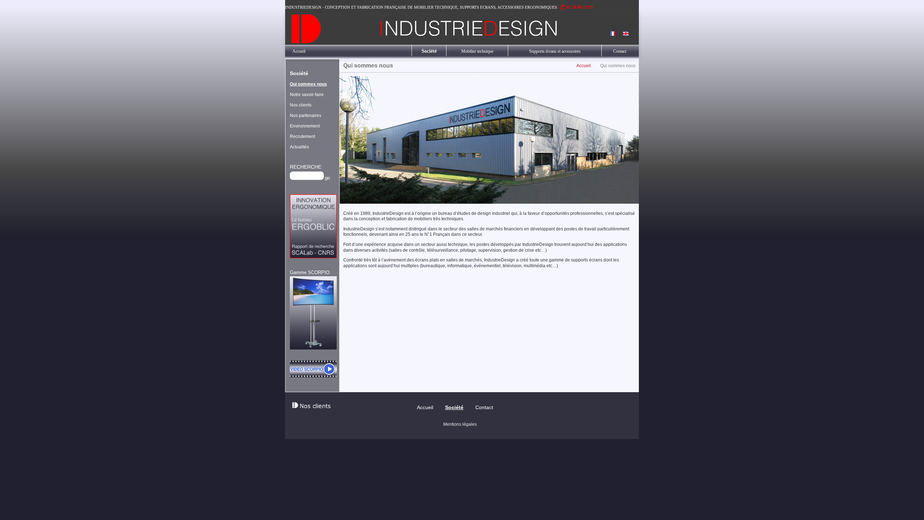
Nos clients (300, 105)
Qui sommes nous (308, 84)
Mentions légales (460, 424)
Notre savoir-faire (307, 94)
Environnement (305, 126)
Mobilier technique (477, 51)
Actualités (299, 147)
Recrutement (302, 136)
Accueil (298, 51)
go (327, 177)
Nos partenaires (305, 115)
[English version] (626, 31)
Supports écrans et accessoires (555, 51)
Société (429, 51)
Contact (619, 51)
